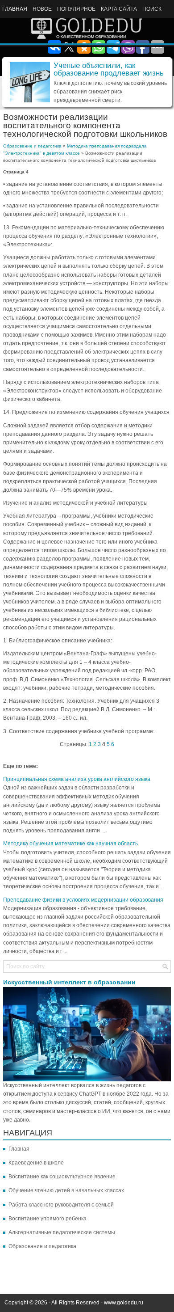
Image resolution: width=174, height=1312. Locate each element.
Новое (42, 9)
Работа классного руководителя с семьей (61, 1205)
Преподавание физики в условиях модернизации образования (83, 900)
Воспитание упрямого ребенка (47, 1218)
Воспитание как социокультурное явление (62, 1176)
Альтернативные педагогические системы (61, 1232)
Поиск (152, 9)
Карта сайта (119, 9)
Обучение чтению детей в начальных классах (66, 1190)
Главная (14, 9)
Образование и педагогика (32, 145)
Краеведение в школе (36, 1163)
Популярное (76, 9)
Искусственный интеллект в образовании (69, 982)
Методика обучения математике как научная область (70, 843)
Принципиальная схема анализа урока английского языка (76, 779)
